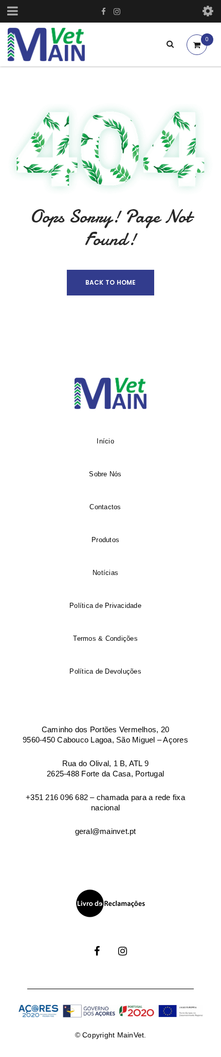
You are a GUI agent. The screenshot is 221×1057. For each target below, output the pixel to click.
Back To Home (110, 282)
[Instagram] (122, 944)
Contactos (105, 507)
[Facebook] (97, 944)
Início (105, 441)
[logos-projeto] (110, 1011)
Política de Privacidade (105, 605)
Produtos (105, 540)
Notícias (105, 573)
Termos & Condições (105, 638)
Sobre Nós (105, 474)
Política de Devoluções (105, 671)
